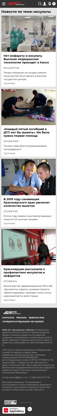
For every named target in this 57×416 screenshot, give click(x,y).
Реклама (21, 317)
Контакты (8, 317)
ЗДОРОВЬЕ (9, 83)
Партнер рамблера (26, 402)
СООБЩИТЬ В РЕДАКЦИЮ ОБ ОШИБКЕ (23, 321)
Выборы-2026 (36, 317)
